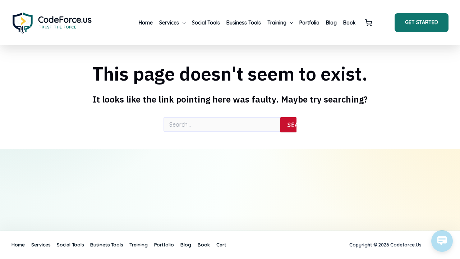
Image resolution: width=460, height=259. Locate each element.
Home (146, 22)
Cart (368, 22)
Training (276, 22)
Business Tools (243, 22)
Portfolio (309, 22)
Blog (331, 22)
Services (169, 22)
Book (349, 22)
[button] (421, 22)
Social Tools (206, 22)
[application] (182, 23)
